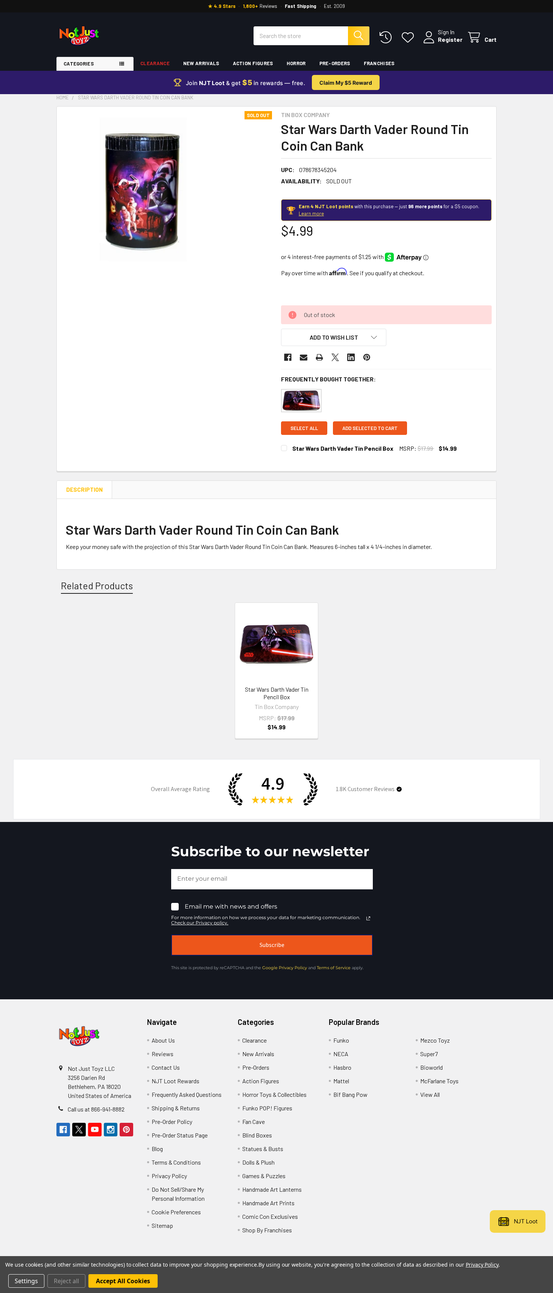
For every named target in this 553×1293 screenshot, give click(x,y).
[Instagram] (110, 1129)
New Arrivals (201, 63)
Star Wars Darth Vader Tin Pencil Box (342, 448)
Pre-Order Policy (172, 1121)
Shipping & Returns (176, 1108)
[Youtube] (95, 1129)
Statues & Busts (262, 1148)
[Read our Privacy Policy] (368, 918)
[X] (335, 357)
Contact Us (166, 1067)
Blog (157, 1148)
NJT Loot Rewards (175, 1080)
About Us (163, 1040)
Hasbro (342, 1067)
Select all (304, 428)
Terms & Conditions (176, 1162)
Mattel (341, 1080)
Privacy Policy (169, 1175)
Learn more (311, 213)
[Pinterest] (367, 357)
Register (450, 39)
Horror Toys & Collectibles (274, 1094)
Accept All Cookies (123, 1281)
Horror (296, 63)
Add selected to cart (370, 428)
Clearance (155, 63)
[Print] (319, 357)
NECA (340, 1053)
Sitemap (162, 1225)
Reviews (162, 1053)
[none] (141, 191)
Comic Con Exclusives (270, 1216)
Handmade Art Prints (268, 1202)
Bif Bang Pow (350, 1094)
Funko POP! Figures (267, 1108)
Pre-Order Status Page (180, 1135)
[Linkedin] (351, 357)
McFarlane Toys (439, 1080)
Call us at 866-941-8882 (96, 1109)
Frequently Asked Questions (187, 1094)
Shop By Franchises (267, 1230)
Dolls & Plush (258, 1162)
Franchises (379, 63)
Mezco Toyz (435, 1040)
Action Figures (253, 63)
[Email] (303, 357)
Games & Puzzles (264, 1175)
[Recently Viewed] (387, 37)
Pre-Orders (334, 63)
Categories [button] (79, 64)
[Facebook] (288, 357)
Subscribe (272, 944)
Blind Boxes (257, 1135)
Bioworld (431, 1067)
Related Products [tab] (97, 585)
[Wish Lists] (409, 37)
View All (430, 1094)
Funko (341, 1040)
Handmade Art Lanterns (272, 1189)
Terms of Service (334, 967)
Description (84, 489)
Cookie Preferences (176, 1211)
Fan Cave (253, 1121)
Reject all (66, 1281)
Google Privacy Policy (284, 967)
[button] (333, 337)
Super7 (429, 1053)
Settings (26, 1281)
